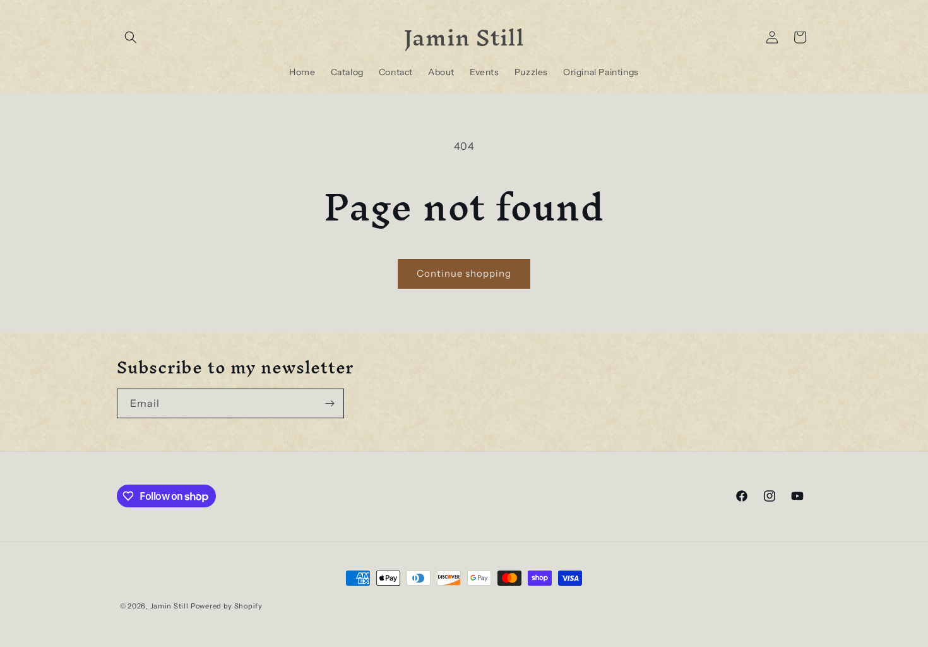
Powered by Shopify (227, 606)
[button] (131, 37)
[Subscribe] (329, 403)
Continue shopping (464, 273)
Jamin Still (169, 606)
